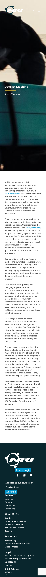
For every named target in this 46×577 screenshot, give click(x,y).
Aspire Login (23, 470)
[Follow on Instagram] (24, 475)
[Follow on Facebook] (17, 475)
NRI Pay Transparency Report (18, 558)
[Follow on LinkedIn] (30, 475)
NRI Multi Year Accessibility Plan (19, 555)
